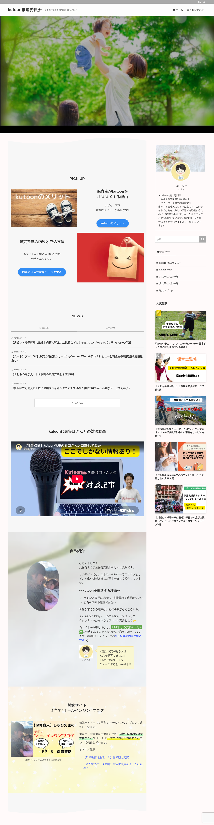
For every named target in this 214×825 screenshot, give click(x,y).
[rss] (199, 2)
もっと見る (77, 402)
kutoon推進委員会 (25, 10)
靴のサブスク (166, 290)
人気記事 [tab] (110, 328)
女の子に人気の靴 (168, 276)
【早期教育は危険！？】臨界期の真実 (106, 757)
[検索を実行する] (202, 239)
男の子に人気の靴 (168, 283)
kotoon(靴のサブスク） (171, 262)
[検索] (204, 2)
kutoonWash (165, 269)
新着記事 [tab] (44, 328)
